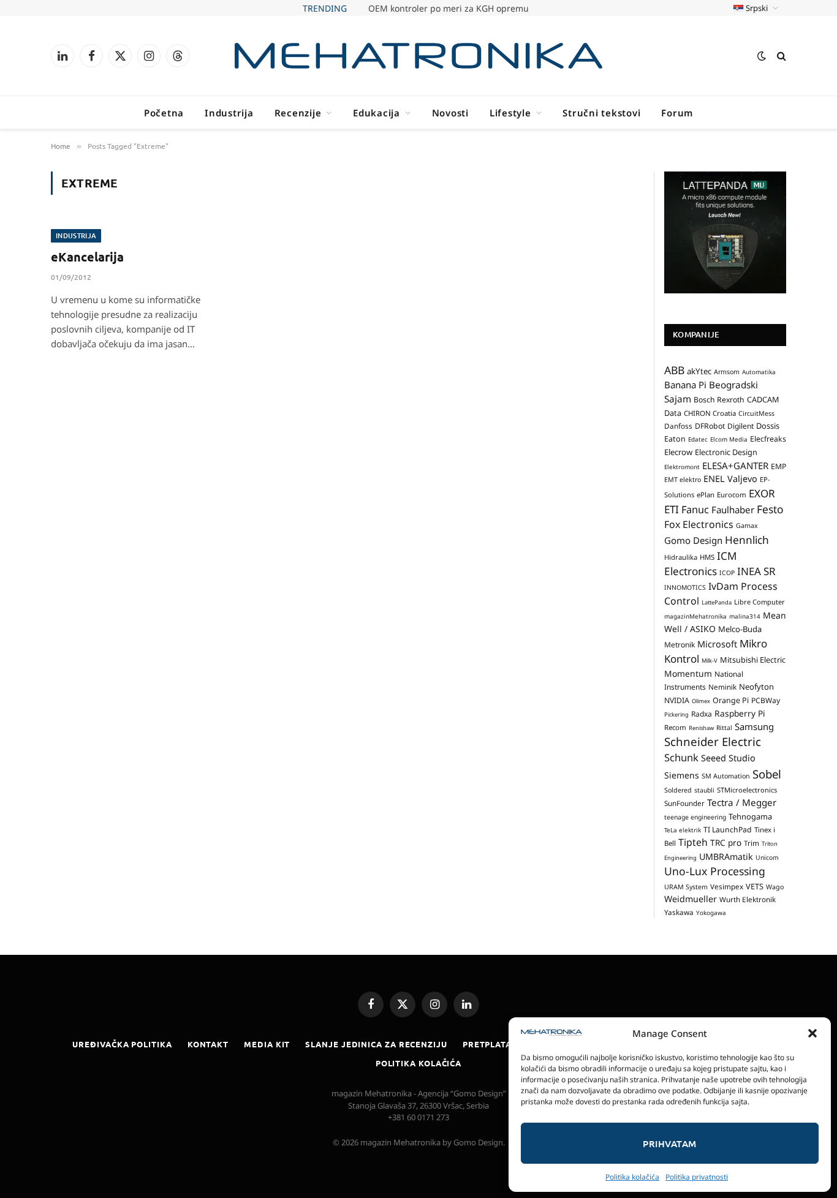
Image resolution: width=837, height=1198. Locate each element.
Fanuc (695, 509)
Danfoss (678, 426)
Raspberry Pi (739, 713)
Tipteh (693, 842)
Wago (775, 887)
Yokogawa (711, 912)
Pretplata (487, 1044)
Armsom (727, 371)
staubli (704, 790)
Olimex (701, 701)
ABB (674, 370)
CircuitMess (756, 413)
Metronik (679, 644)
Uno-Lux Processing (714, 871)
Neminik (722, 686)
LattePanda (717, 602)
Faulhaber (732, 509)
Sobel (766, 774)
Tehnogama (750, 816)
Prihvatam (669, 1143)
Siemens (681, 775)
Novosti (450, 113)
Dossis (767, 425)
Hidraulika (680, 557)
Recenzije (298, 113)
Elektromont (682, 466)
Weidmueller (690, 899)
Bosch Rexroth (719, 399)
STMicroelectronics (747, 789)
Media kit (267, 1044)
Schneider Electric (712, 741)
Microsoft (717, 644)
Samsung (754, 726)
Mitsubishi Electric (753, 659)
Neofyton (756, 686)
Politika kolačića (632, 1177)
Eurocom (731, 494)
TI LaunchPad (727, 829)
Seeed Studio (728, 758)
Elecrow (678, 452)
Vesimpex (726, 886)
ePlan (705, 494)
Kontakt (208, 1044)
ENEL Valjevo (730, 478)
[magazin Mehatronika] (418, 56)
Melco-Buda (740, 629)
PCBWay (765, 700)
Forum (677, 113)
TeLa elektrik (682, 830)
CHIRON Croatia (710, 413)
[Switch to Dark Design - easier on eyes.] (761, 56)
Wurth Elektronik (747, 899)
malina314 (744, 616)
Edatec (698, 439)
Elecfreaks (768, 439)
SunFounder (684, 803)
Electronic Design (726, 452)
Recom (675, 727)
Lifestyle (510, 113)
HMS (707, 557)
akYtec (699, 371)
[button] (812, 1033)
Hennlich (747, 540)
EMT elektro (682, 479)
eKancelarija (87, 257)
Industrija (229, 113)
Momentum (688, 673)
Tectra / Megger (741, 802)
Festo (770, 509)
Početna (164, 113)
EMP (778, 466)
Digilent (740, 426)
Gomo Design (693, 540)
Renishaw (701, 728)
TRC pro (725, 842)
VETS (754, 886)
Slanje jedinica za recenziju (376, 1044)
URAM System (686, 887)
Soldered (678, 790)
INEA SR (756, 571)
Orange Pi (731, 700)
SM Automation (726, 776)
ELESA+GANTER (735, 465)
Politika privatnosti (696, 1177)
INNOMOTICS (685, 587)
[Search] (780, 56)
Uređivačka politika (122, 1044)
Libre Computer (759, 601)
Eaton (675, 439)
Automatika (759, 371)
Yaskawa (679, 912)
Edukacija (376, 113)
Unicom (767, 857)
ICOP (727, 572)
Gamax (747, 525)
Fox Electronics (698, 524)
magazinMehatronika (695, 616)
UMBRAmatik (726, 856)
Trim (751, 843)
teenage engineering (695, 817)
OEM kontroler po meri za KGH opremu (448, 8)
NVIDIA (676, 700)
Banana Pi (685, 385)
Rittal (724, 727)
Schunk (681, 757)
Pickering (676, 714)
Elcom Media (729, 439)
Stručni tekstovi (601, 113)
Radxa (701, 714)
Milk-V (710, 661)
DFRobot (710, 426)
